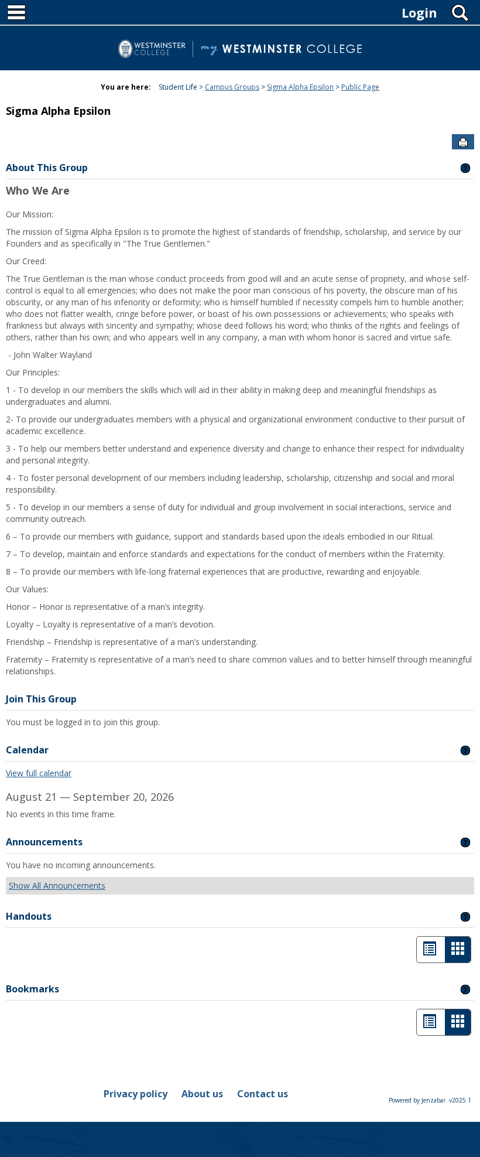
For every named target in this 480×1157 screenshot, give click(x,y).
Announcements (44, 841)
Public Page (360, 87)
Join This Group (41, 698)
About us (202, 1093)
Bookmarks (32, 988)
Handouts (29, 916)
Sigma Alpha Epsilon (300, 87)
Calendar (27, 749)
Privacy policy (135, 1093)
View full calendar (38, 773)
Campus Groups (232, 87)
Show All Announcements (57, 885)
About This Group (47, 167)
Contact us (262, 1093)
